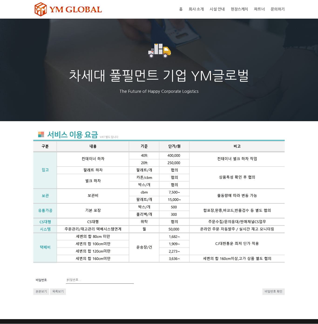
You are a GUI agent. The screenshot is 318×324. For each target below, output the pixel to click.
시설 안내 (217, 9)
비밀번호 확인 (273, 291)
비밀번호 (41, 280)
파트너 (259, 9)
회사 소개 (196, 9)
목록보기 (58, 291)
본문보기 (41, 291)
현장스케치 (239, 9)
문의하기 (278, 9)
